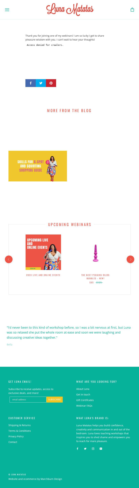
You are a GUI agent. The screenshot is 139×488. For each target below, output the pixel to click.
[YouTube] (101, 448)
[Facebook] (77, 448)
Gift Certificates (85, 400)
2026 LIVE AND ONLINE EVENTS (43, 275)
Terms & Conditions (19, 430)
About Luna (82, 389)
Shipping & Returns (19, 425)
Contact (12, 442)
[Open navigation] (7, 9)
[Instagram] (93, 448)
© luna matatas (17, 474)
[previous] (8, 259)
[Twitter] (85, 448)
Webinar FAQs (84, 405)
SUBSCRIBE (54, 399)
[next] (130, 259)
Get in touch (83, 394)
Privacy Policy (16, 436)
